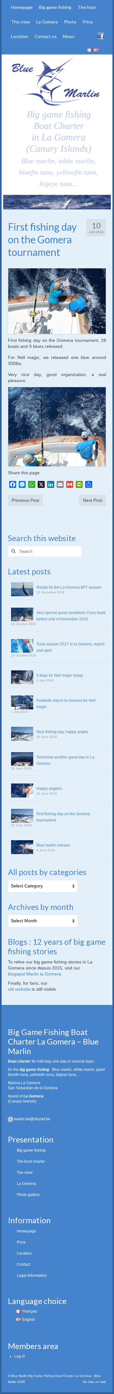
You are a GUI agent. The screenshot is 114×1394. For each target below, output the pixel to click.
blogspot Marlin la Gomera (34, 973)
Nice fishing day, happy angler (62, 732)
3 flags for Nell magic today (59, 675)
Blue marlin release (53, 845)
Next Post (92, 500)
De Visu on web (94, 1382)
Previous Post (25, 500)
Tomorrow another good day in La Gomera (65, 760)
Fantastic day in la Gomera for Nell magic (66, 703)
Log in (19, 1356)
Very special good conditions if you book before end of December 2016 (70, 616)
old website (19, 989)
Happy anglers (49, 788)
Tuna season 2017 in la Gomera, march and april (70, 647)
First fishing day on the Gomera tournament (63, 817)
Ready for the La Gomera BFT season (68, 587)
